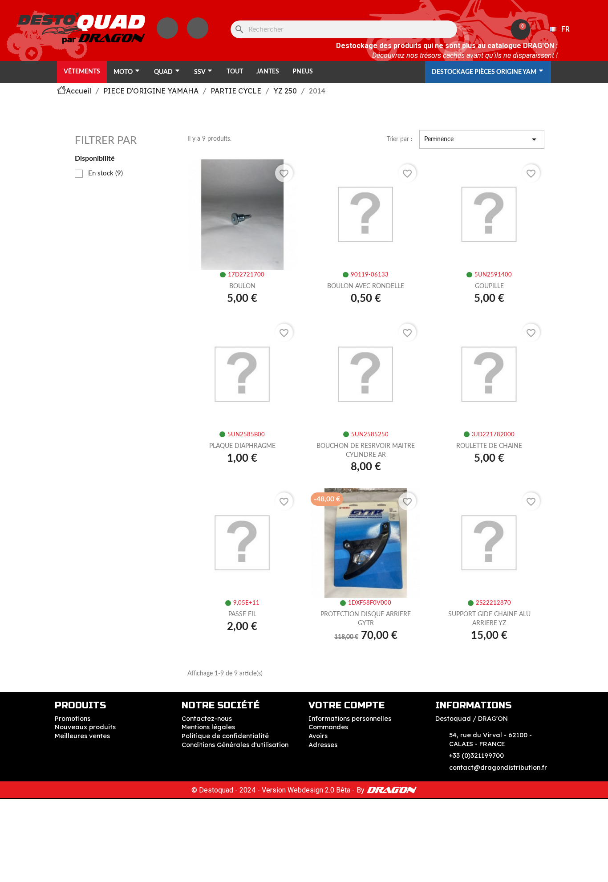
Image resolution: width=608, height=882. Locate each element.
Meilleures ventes (82, 736)
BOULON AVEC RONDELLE (365, 286)
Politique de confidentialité (225, 736)
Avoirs (318, 736)
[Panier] (520, 29)
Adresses (322, 745)
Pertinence (481, 139)
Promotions (72, 719)
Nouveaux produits (85, 727)
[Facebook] (197, 28)
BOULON (242, 286)
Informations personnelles (349, 719)
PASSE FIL (242, 614)
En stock (105, 173)
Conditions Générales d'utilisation (235, 745)
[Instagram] (167, 28)
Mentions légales (208, 727)
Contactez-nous (207, 719)
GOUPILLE (489, 286)
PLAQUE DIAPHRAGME (242, 446)
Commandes (328, 727)
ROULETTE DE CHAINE (489, 446)
